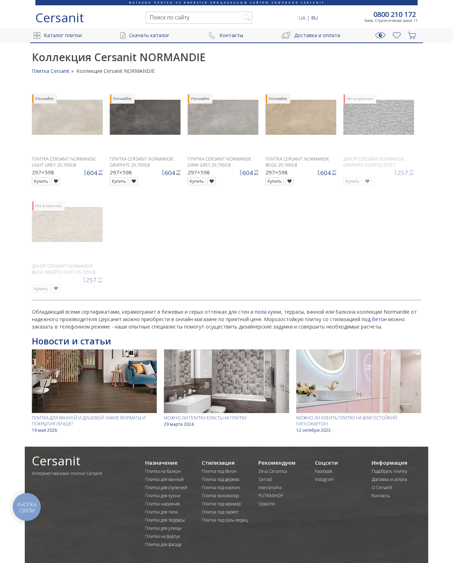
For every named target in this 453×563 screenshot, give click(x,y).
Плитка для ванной (164, 479)
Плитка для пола (161, 512)
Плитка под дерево (220, 479)
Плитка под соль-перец (225, 520)
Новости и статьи (71, 341)
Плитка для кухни (162, 496)
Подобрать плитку (389, 471)
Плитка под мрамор (221, 504)
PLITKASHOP (270, 496)
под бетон (374, 319)
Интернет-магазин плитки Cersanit (67, 473)
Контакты (231, 35)
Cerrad (265, 479)
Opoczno (266, 504)
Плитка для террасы (165, 520)
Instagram (324, 479)
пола (260, 311)
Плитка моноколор (220, 496)
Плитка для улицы (163, 528)
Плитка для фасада (163, 544)
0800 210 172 (394, 14)
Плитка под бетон (219, 471)
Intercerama (270, 487)
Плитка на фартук (162, 536)
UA (302, 17)
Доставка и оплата (317, 35)
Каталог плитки (63, 35)
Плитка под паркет (220, 512)
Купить (41, 181)
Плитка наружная (162, 504)
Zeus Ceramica (272, 471)
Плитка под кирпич (221, 487)
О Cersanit (382, 487)
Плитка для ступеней (166, 487)
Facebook (323, 471)
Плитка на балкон (163, 471)
